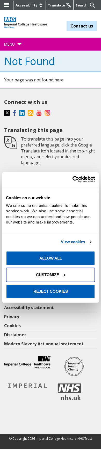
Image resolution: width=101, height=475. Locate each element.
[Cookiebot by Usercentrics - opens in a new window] (72, 179)
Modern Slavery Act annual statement (44, 344)
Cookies (12, 326)
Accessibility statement (29, 307)
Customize (47, 275)
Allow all (50, 258)
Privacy (11, 316)
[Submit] (92, 5)
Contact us (81, 26)
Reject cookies (50, 291)
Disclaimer (15, 335)
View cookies (73, 242)
